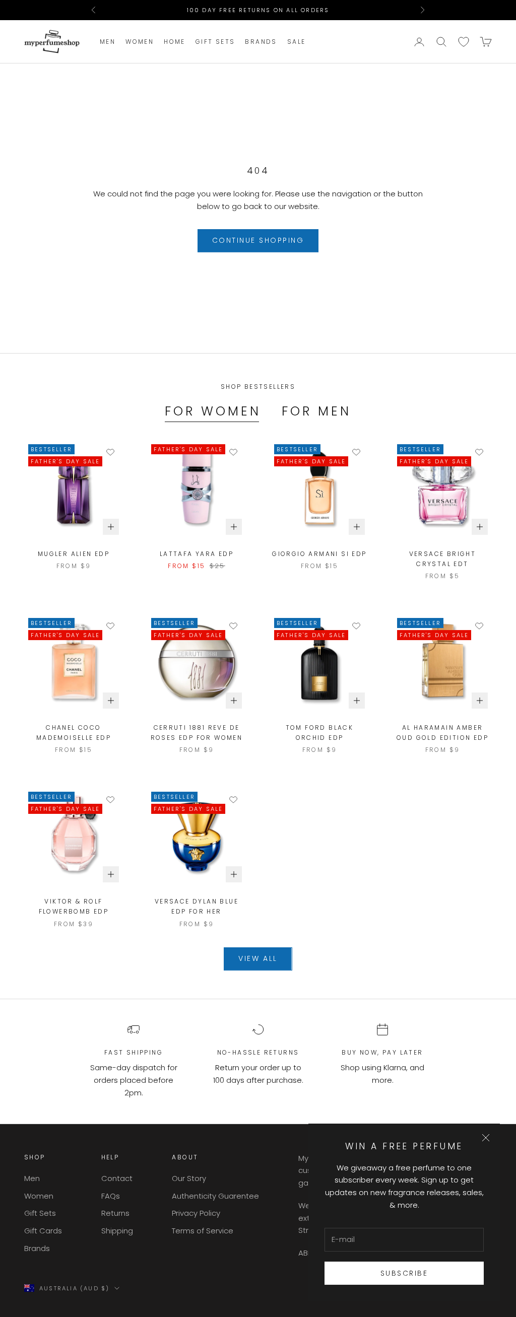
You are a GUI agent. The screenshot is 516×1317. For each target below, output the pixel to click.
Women (139, 41)
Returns (115, 1213)
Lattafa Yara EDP (196, 553)
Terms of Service (202, 1230)
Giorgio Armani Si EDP (319, 553)
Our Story (189, 1178)
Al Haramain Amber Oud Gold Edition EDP (442, 732)
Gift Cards (43, 1230)
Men (107, 41)
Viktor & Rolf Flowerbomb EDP (74, 906)
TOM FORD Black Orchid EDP (320, 732)
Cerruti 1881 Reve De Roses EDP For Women (197, 732)
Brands (261, 41)
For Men (316, 411)
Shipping (117, 1230)
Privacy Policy (196, 1213)
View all (257, 958)
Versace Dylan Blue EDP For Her (196, 906)
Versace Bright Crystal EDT (442, 558)
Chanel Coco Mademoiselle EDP (73, 732)
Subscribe (404, 1273)
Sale (296, 41)
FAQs (110, 1196)
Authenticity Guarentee (215, 1196)
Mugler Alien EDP (73, 553)
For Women (213, 411)
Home (174, 41)
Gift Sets (215, 41)
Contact (117, 1178)
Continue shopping (258, 240)
